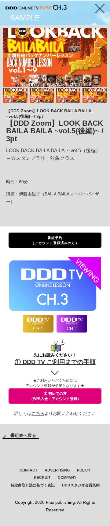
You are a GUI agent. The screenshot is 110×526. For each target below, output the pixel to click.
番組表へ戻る (23, 435)
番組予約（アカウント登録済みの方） (55, 240)
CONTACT (28, 470)
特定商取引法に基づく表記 (33, 485)
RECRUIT (42, 477)
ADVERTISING (57, 470)
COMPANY (67, 477)
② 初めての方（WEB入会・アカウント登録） (55, 396)
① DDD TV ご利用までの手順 (55, 362)
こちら (37, 413)
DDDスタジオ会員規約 (81, 485)
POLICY (83, 470)
